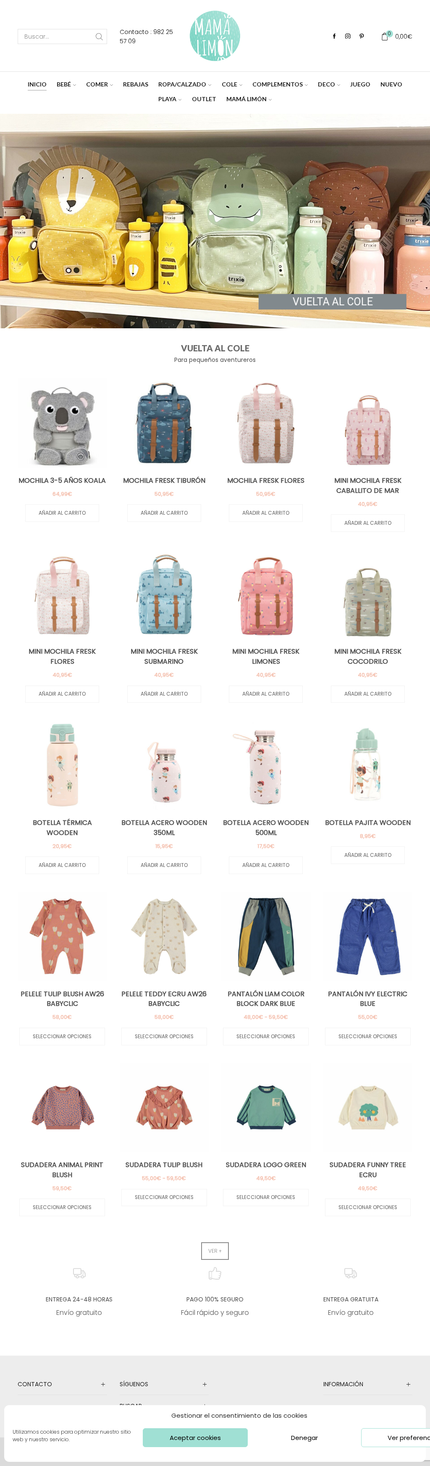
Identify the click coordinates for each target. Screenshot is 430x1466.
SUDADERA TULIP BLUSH (164, 1165)
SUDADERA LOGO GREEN (266, 1165)
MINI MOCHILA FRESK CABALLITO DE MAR (367, 485)
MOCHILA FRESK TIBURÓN (164, 480)
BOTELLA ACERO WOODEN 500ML (266, 828)
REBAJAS (135, 84)
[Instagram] (348, 37)
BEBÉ (64, 84)
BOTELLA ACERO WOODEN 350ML (164, 828)
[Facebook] (334, 37)
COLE (229, 84)
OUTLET (204, 98)
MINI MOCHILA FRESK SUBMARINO (164, 656)
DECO (326, 84)
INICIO (37, 84)
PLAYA (167, 98)
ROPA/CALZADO (182, 84)
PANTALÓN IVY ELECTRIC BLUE (367, 999)
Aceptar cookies (195, 1437)
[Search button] (99, 36)
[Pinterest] (361, 37)
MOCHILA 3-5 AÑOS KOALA (62, 480)
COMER (97, 84)
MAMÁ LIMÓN (246, 98)
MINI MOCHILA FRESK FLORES (62, 656)
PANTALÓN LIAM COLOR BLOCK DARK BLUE (266, 999)
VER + (215, 1250)
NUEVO (391, 84)
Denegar (304, 1437)
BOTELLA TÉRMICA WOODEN (62, 828)
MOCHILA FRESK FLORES (265, 480)
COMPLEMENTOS (277, 84)
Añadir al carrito (62, 513)
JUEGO (360, 84)
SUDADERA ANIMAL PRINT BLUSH (62, 1170)
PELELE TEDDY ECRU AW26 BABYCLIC (164, 999)
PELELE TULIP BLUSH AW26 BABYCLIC (62, 999)
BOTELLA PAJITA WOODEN (368, 822)
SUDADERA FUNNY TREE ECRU (368, 1170)
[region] (215, 220)
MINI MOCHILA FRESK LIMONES (265, 656)
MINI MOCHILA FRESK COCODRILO (367, 656)
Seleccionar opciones (62, 1036)
